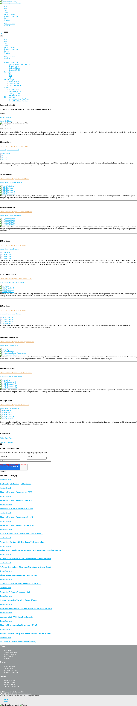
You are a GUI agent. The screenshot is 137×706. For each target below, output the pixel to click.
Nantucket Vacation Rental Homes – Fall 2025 (20, 639)
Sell (5, 10)
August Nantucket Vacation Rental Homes (18, 656)
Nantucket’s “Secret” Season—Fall (15, 648)
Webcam (7, 26)
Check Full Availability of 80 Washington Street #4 (17, 397)
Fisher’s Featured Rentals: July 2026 (16, 548)
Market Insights (9, 14)
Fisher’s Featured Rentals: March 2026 (17, 581)
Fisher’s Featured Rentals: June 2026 (16, 556)
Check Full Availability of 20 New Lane (13, 366)
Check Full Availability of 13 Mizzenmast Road (16, 267)
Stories (6, 18)
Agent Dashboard (15, 95)
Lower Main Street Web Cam (18, 99)
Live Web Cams (9, 97)
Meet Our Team (14, 89)
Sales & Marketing (15, 91)
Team (6, 12)
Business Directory (15, 68)
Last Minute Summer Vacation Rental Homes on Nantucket (26, 664)
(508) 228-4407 (9, 24)
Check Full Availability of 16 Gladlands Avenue (16, 428)
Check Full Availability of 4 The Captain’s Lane (16, 334)
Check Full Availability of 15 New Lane (13, 301)
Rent (5, 8)
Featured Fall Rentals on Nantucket (15, 539)
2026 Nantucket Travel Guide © (19, 64)
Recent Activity (14, 83)
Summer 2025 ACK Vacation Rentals (16, 672)
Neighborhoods (14, 66)
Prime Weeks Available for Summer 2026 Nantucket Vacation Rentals (30, 606)
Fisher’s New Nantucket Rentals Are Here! (18, 631)
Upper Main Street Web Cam (18, 101)
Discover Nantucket (11, 16)
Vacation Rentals (5, 117)
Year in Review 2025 (16, 85)
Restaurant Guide (14, 70)
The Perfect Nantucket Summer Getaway (18, 697)
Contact (7, 20)
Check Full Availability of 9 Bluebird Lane (14, 179)
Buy (5, 6)
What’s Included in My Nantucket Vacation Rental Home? (25, 689)
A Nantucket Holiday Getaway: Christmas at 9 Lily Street (25, 623)
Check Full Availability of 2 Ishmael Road (14, 146)
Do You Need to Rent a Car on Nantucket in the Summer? (25, 614)
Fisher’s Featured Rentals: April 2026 (16, 573)
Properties (7, 72)
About (6, 87)
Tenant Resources (6, 560)
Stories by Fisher (14, 93)
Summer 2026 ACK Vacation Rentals (16, 564)
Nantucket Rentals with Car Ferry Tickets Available (22, 598)
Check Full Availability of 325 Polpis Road (14, 460)
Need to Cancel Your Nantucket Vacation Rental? (21, 589)
